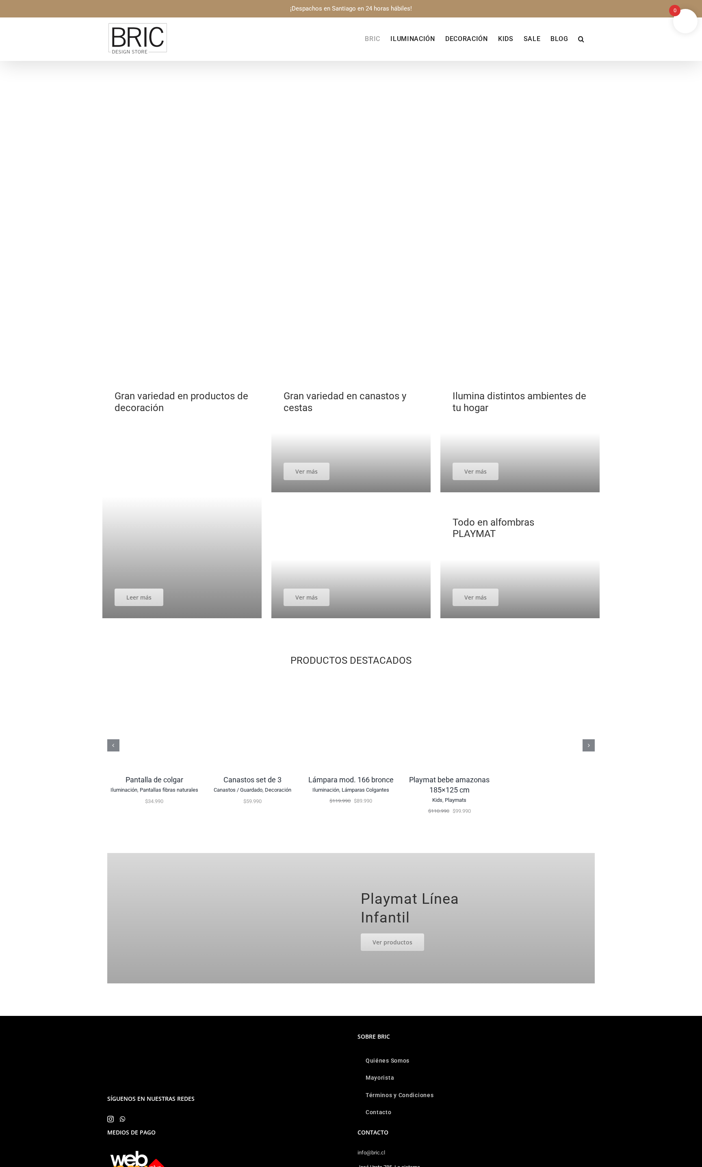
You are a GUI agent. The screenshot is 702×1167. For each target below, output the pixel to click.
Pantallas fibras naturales (169, 790)
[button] (581, 39)
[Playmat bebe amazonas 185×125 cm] (449, 679)
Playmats (455, 800)
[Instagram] (110, 1119)
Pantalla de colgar (154, 779)
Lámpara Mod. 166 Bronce (351, 779)
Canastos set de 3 (252, 779)
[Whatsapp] (123, 1119)
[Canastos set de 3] (253, 679)
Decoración (278, 790)
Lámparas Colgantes (365, 790)
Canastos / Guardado (238, 790)
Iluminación (123, 790)
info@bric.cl (371, 1153)
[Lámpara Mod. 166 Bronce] (351, 679)
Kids (437, 800)
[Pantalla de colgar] (154, 679)
